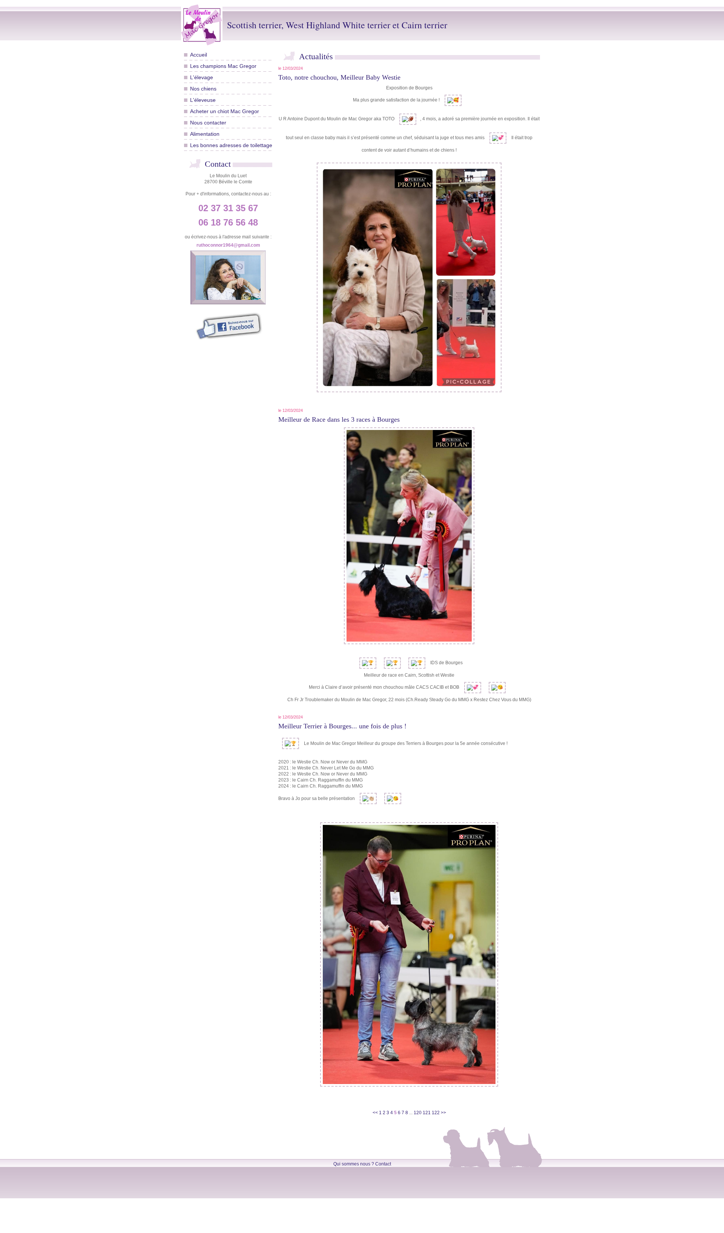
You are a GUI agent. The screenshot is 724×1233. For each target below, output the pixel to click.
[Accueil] (204, 25)
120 (418, 1112)
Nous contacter (208, 123)
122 (436, 1112)
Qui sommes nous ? (353, 1164)
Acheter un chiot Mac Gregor (224, 111)
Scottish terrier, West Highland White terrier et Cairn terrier (337, 25)
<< (376, 1112)
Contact (383, 1164)
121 (427, 1112)
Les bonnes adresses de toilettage (231, 145)
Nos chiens (203, 89)
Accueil (198, 55)
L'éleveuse (203, 100)
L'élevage (201, 77)
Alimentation (204, 134)
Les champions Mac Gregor (223, 66)
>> (443, 1112)
